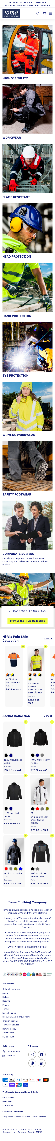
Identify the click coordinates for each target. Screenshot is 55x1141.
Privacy (6, 1005)
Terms (5, 1008)
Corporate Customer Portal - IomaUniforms (24, 1116)
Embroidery (8, 1097)
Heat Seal (7, 1101)
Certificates (8, 1032)
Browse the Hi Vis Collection (27, 621)
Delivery (6, 997)
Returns (6, 1001)
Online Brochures (11, 989)
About (5, 993)
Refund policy (9, 1028)
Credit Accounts (10, 1021)
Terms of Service (10, 1024)
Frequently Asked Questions (16, 1016)
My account (8, 1036)
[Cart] (44, 13)
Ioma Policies (9, 1013)
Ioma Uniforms (42, 5)
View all (48, 638)
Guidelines (7, 1105)
